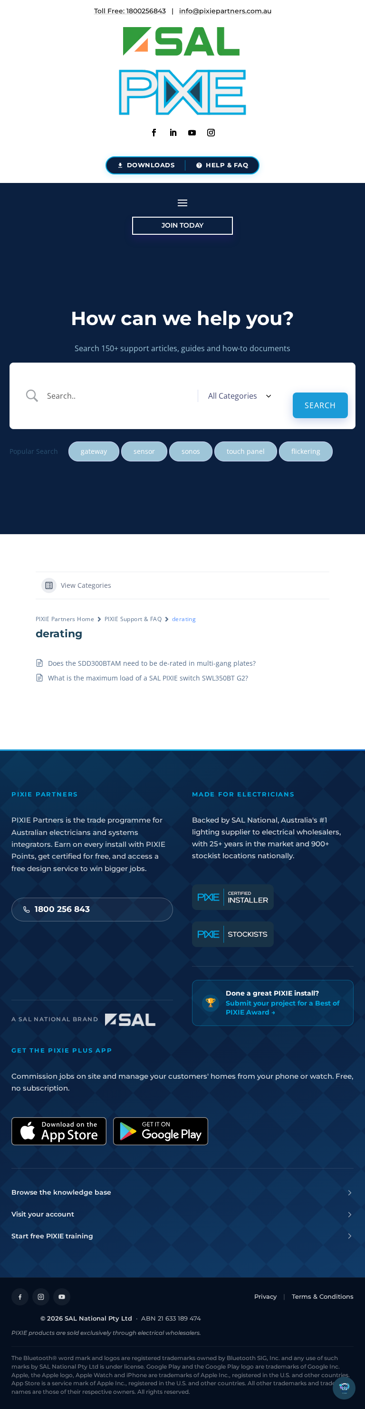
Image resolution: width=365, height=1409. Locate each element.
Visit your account (42, 1214)
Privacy (265, 1296)
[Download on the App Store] (58, 1131)
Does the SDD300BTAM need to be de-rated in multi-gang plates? (152, 663)
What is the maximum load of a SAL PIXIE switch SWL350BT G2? (148, 677)
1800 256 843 (62, 909)
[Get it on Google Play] (160, 1131)
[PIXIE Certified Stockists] (233, 934)
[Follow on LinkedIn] (173, 132)
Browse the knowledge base (61, 1192)
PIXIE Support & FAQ (133, 619)
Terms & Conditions (323, 1296)
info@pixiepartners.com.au (225, 11)
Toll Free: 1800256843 (130, 11)
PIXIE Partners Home (65, 619)
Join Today (182, 225)
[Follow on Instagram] (211, 132)
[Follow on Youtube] (192, 132)
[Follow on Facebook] (154, 132)
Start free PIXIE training (52, 1236)
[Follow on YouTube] (61, 1296)
